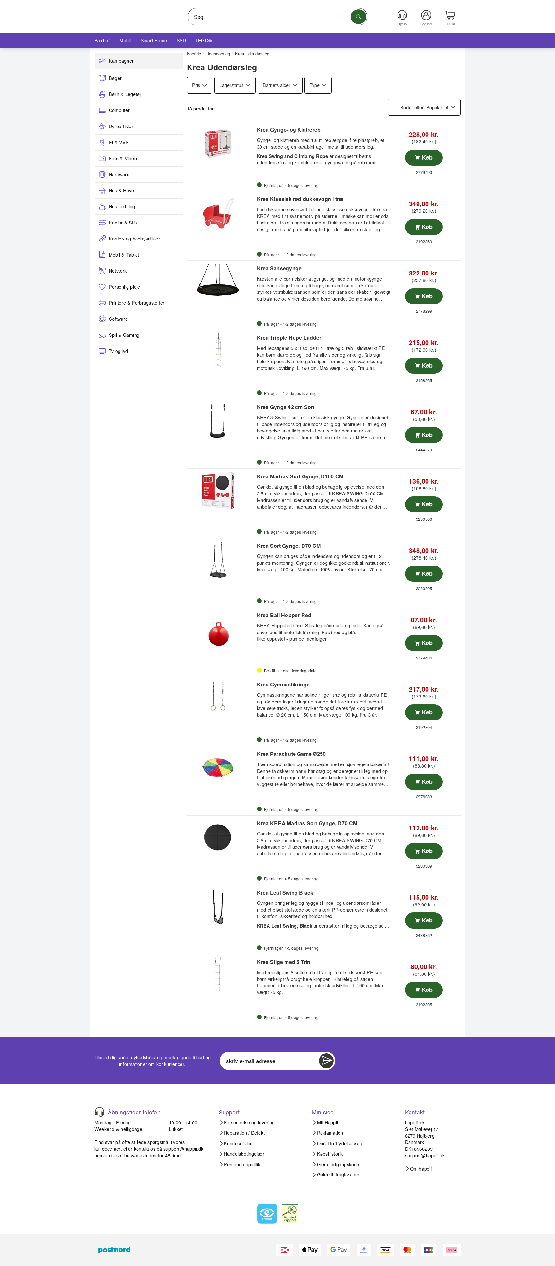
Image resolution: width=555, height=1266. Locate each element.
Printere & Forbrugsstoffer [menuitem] (136, 303)
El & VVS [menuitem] (119, 142)
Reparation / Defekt (244, 1133)
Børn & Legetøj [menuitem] (125, 94)
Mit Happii (327, 1122)
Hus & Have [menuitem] (121, 190)
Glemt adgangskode (338, 1164)
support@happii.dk (183, 1148)
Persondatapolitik (242, 1164)
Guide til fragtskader (338, 1174)
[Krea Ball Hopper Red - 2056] (221, 629)
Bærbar (102, 40)
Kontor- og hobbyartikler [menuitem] (134, 238)
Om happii (421, 1169)
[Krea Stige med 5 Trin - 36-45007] (221, 976)
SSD (181, 40)
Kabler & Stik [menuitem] (123, 222)
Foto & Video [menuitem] (123, 158)
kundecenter (107, 1148)
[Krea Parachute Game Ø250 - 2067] (221, 768)
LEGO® (204, 40)
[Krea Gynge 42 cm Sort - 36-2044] (221, 421)
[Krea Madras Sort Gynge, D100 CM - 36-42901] (221, 490)
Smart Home (154, 40)
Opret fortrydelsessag (340, 1143)
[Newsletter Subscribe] (326, 1060)
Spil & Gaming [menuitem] (124, 335)
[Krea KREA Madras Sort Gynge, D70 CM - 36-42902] (221, 837)
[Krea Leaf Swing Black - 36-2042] (221, 906)
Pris (196, 85)
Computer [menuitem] (119, 110)
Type (315, 85)
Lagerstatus (231, 85)
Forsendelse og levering (249, 1122)
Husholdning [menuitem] (122, 206)
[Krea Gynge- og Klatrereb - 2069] (221, 143)
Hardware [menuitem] (119, 174)
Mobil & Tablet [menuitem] (124, 254)
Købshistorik (330, 1153)
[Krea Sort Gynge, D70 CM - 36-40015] (221, 560)
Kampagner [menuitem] (121, 60)
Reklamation (330, 1133)
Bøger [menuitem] (115, 78)
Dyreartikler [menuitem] (121, 126)
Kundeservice (238, 1143)
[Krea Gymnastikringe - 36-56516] (221, 698)
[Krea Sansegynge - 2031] (221, 282)
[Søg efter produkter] (358, 16)
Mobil (125, 40)
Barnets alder (276, 85)
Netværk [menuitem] (118, 270)
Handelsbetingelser (244, 1153)
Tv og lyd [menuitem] (118, 351)
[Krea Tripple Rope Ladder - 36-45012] (221, 352)
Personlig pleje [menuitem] (124, 287)
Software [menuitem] (118, 319)
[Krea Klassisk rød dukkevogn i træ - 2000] (221, 213)
